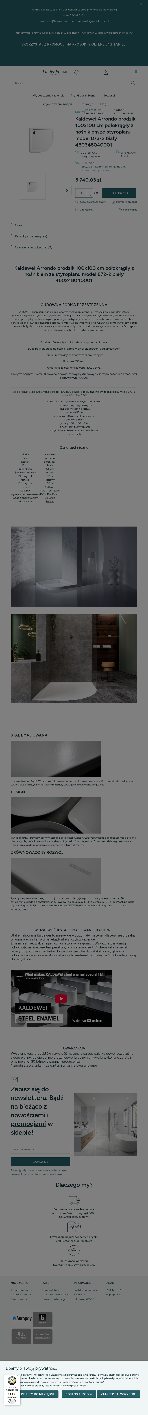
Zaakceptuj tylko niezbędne (32, 1394)
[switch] (12, 1401)
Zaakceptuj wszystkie (118, 1394)
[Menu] (18, 1376)
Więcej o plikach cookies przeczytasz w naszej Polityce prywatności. (46, 1385)
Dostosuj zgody (79, 1394)
